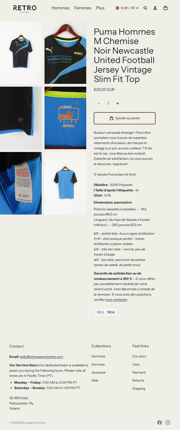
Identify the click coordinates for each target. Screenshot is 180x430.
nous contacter (116, 299)
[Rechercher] (145, 8)
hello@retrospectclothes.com (41, 357)
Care (135, 364)
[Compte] (155, 8)
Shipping (138, 388)
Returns (138, 380)
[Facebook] (159, 422)
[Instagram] (168, 422)
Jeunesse (98, 372)
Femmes (98, 364)
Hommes (98, 356)
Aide (94, 380)
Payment (139, 372)
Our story (139, 356)
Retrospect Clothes (32, 422)
